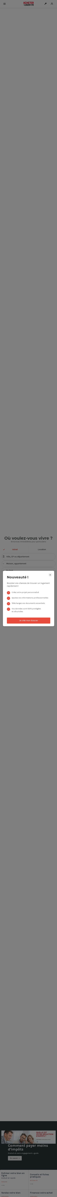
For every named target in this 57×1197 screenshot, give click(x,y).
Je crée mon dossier (28, 620)
